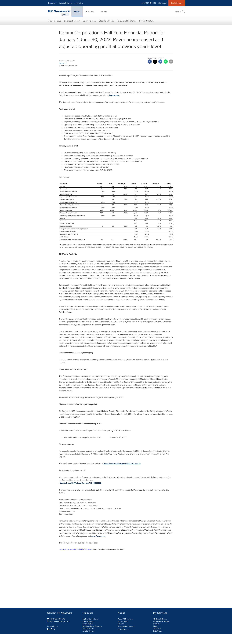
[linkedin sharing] (160, 61)
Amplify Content (88, 631)
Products (90, 11)
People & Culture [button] (146, 20)
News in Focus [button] (55, 20)
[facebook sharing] (150, 61)
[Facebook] (51, 629)
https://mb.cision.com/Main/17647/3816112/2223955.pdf (76, 549)
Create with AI (88, 624)
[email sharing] (171, 61)
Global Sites (122, 630)
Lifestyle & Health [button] (106, 20)
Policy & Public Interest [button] (126, 20)
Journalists (79, 3)
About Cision (122, 621)
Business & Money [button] (72, 20)
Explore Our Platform (90, 619)
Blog (155, 626)
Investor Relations (65, 3)
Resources (52, 3)
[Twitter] (54, 629)
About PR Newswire (125, 619)
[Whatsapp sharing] (166, 61)
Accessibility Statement (126, 626)
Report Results (88, 628)
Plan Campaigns (88, 621)
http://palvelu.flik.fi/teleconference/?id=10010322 (80, 483)
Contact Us (51, 626)
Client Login (162, 3)
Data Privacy (157, 631)
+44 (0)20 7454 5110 (57, 619)
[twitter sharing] (155, 62)
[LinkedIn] (48, 629)
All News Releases (160, 619)
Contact (103, 11)
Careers (121, 624)
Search (178, 11)
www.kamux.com (98, 536)
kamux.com (114, 95)
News (77, 11)
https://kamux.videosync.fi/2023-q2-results (122, 463)
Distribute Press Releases (92, 626)
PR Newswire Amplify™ (161, 621)
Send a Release (176, 3)
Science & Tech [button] (89, 20)
